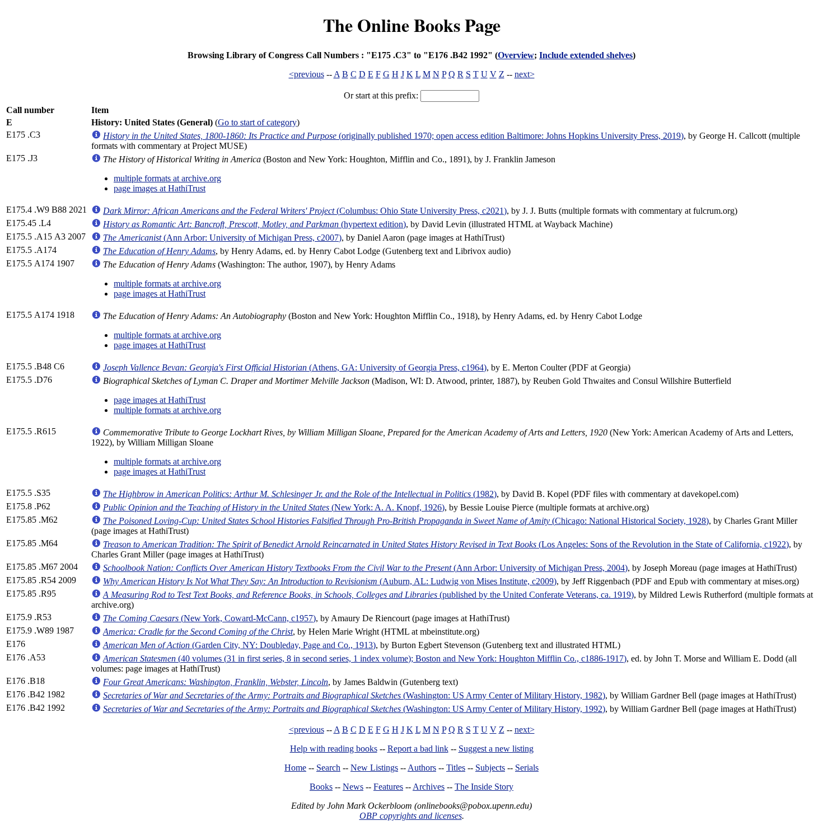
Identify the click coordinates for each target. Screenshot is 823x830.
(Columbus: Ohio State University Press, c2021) (305, 210)
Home (295, 767)
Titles (455, 767)
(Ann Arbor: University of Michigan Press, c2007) (222, 237)
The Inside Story (484, 786)
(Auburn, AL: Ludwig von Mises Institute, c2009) (330, 581)
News (353, 786)
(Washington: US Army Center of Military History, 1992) (354, 709)
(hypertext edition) (254, 224)
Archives (429, 786)
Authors (422, 767)
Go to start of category (257, 122)
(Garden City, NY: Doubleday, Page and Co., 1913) (239, 645)
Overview (516, 55)
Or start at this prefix (380, 95)
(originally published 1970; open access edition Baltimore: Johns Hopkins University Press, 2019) (393, 135)
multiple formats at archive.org (167, 178)
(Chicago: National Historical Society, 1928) (406, 521)
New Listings (374, 767)
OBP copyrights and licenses (410, 815)
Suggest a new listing (496, 748)
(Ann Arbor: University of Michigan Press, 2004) (365, 568)
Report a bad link (417, 748)
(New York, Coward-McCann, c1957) (209, 618)
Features (388, 786)
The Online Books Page (412, 25)
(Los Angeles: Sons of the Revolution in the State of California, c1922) (446, 544)
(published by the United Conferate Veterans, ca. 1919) (368, 594)
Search (328, 767)
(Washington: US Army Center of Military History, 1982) (354, 695)
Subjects (490, 767)
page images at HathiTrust (159, 188)
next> (525, 74)
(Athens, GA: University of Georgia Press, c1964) (295, 367)
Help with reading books (333, 748)
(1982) (300, 494)
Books (321, 786)
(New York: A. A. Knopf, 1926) (274, 507)
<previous (306, 74)
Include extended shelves (586, 55)
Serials (527, 767)
